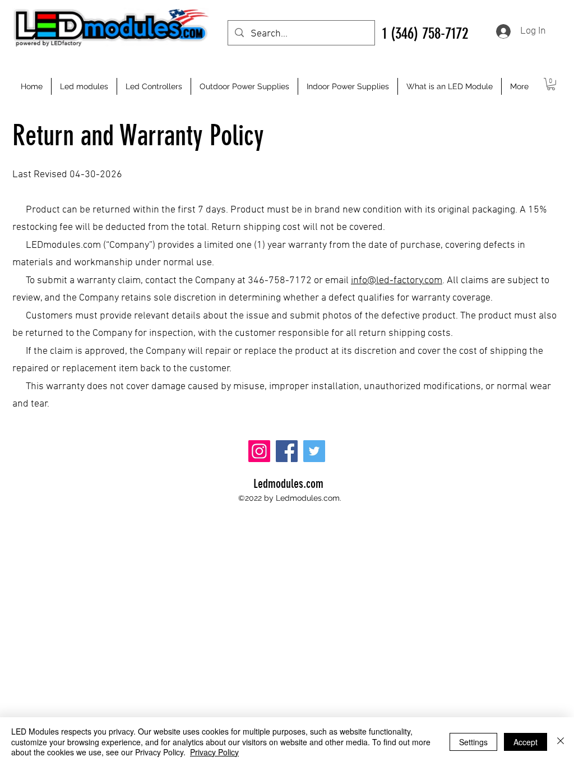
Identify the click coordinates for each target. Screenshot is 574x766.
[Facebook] (287, 451)
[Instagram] (259, 451)
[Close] (560, 741)
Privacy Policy (214, 752)
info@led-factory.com (396, 281)
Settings (473, 741)
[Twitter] (314, 451)
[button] (551, 84)
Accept (525, 741)
